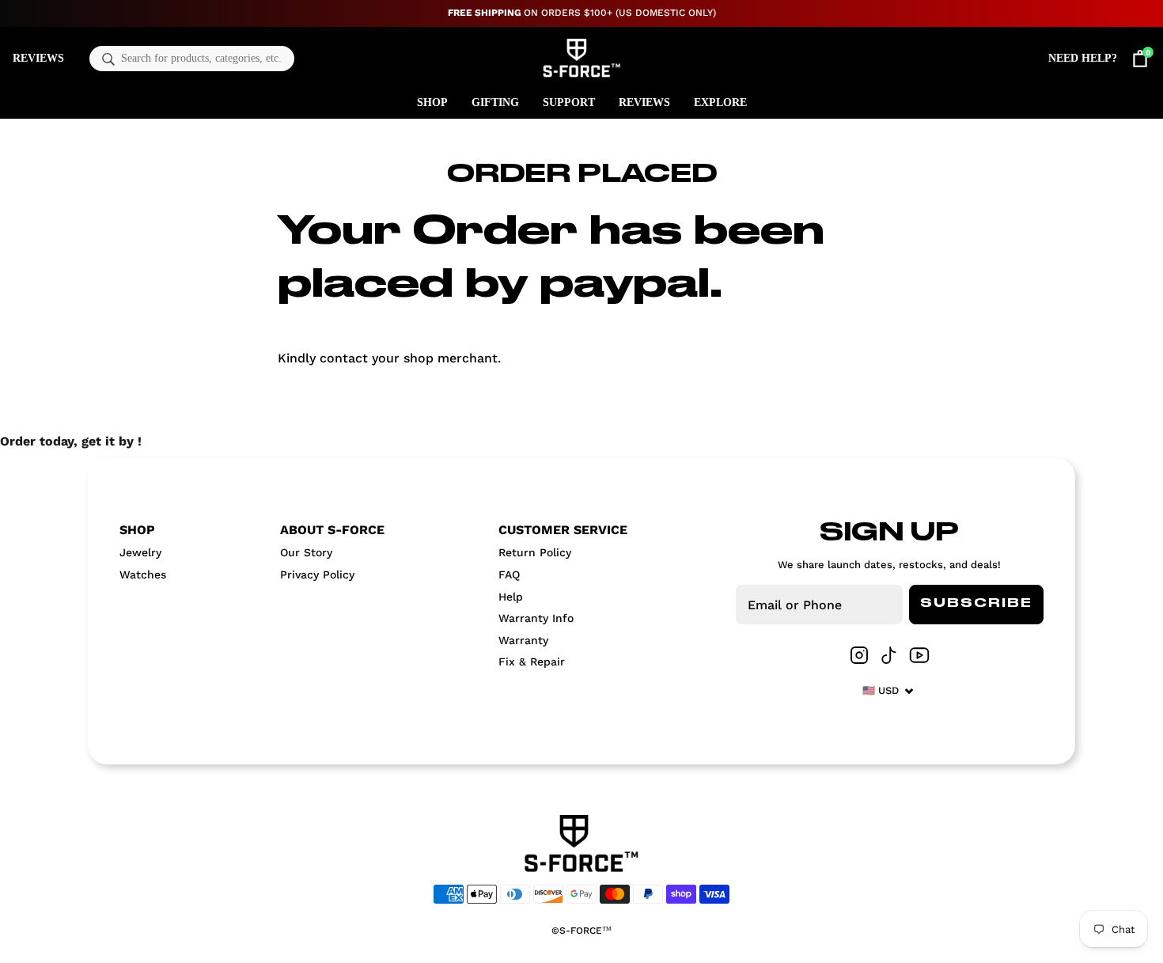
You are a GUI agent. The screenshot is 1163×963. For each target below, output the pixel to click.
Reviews (38, 58)
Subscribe (976, 603)
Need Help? (1082, 58)
